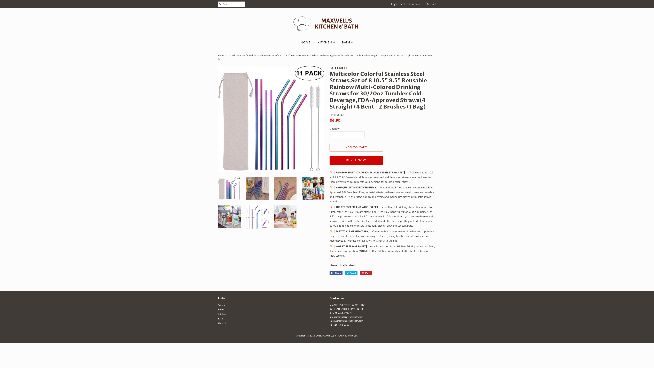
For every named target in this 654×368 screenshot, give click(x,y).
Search (221, 305)
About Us (223, 323)
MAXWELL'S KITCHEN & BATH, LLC (339, 335)
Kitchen (325, 42)
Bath (346, 42)
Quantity (334, 128)
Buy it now (356, 160)
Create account (413, 4)
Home (306, 42)
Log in (394, 4)
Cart (433, 4)
